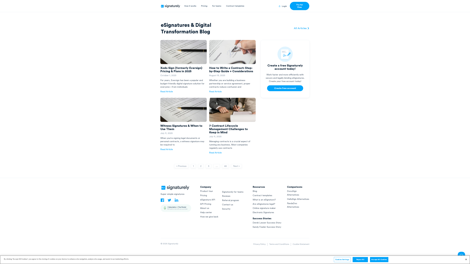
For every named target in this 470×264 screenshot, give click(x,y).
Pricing (204, 6)
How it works (190, 6)
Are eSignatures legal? (264, 204)
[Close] (466, 259)
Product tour (206, 191)
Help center (206, 212)
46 (225, 165)
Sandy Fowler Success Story (267, 227)
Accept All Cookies (379, 259)
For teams (216, 6)
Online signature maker (264, 208)
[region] (235, 259)
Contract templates (235, 6)
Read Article (166, 91)
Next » (236, 166)
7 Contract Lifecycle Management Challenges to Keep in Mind (228, 129)
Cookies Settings (342, 259)
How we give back (209, 217)
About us (204, 208)
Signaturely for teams (232, 192)
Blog (255, 191)
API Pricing (205, 204)
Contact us (227, 205)
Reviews (226, 196)
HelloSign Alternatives (298, 199)
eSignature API (207, 200)
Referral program (230, 200)
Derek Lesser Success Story (267, 223)
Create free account (285, 88)
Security (226, 209)
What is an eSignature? (264, 200)
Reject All (360, 259)
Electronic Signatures (263, 212)
